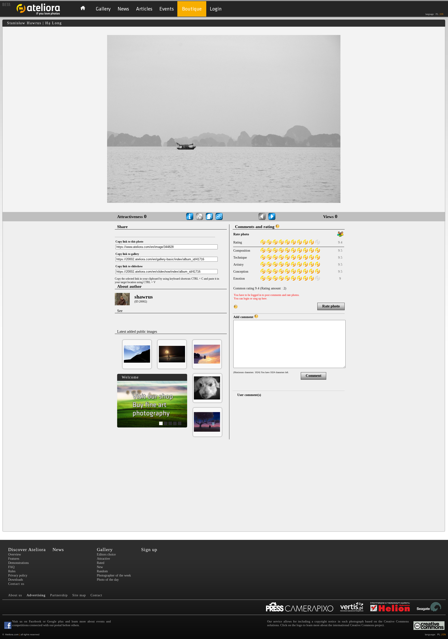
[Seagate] (432, 607)
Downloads (15, 579)
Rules (11, 571)
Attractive (103, 558)
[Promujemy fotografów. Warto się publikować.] (303, 607)
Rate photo (331, 306)
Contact (96, 595)
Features (13, 558)
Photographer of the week (114, 575)
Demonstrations (18, 563)
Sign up (149, 549)
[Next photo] (272, 216)
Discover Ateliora (27, 549)
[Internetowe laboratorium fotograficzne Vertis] (355, 607)
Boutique (192, 9)
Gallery (103, 9)
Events (166, 9)
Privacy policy (17, 575)
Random (102, 571)
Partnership (59, 595)
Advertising (36, 595)
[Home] (38, 15)
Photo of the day (108, 579)
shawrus (143, 297)
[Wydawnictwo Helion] (393, 607)
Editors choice (106, 554)
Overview (14, 554)
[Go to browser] (219, 216)
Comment (313, 376)
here (264, 298)
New (100, 567)
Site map (79, 595)
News (123, 9)
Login (216, 9)
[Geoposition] (199, 216)
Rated (100, 563)
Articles (144, 9)
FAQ (11, 567)
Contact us (16, 584)
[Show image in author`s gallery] (209, 216)
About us (15, 595)
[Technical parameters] (189, 216)
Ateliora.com (11, 634)
